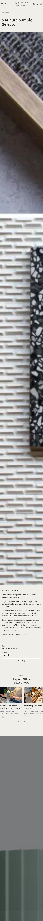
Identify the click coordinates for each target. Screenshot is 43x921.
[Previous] (19, 722)
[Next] (24, 722)
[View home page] (21, 4)
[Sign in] (34, 4)
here (25, 634)
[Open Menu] (2, 4)
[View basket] (41, 4)
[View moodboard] (37, 4)
